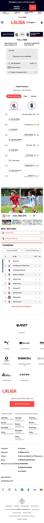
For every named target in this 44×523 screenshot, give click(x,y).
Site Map (16, 506)
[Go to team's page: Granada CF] (10, 288)
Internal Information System (13, 509)
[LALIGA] (18, 22)
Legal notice (35, 509)
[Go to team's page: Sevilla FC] (10, 261)
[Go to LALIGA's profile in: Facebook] (3, 490)
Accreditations (25, 506)
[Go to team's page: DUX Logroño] (10, 297)
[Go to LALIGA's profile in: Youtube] (41, 490)
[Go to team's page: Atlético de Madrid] (10, 274)
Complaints (8, 506)
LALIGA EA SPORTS (11, 250)
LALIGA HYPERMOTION (32, 250)
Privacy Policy (17, 512)
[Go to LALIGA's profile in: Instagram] (9, 490)
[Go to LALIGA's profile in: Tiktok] (28, 490)
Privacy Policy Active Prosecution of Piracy (22, 516)
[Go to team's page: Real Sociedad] (10, 292)
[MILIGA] (41, 22)
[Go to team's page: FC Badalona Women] (10, 270)
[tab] (11, 251)
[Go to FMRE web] (22, 501)
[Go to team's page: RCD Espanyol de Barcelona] (10, 265)
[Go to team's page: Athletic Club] (10, 279)
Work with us (35, 506)
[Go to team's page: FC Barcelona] (10, 283)
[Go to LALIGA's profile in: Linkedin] (22, 490)
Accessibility (26, 509)
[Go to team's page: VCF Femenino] (10, 301)
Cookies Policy (27, 512)
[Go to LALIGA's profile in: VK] (35, 490)
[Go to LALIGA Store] (22, 17)
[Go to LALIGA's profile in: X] (15, 490)
